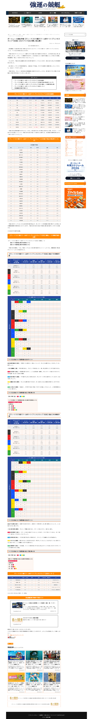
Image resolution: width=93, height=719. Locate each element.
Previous (7, 22)
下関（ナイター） (78, 148)
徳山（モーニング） (79, 147)
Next (86, 22)
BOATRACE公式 (61, 715)
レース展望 (11, 643)
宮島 (76, 145)
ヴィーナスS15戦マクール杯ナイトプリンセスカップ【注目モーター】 (30, 86)
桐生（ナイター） (68, 140)
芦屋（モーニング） (79, 151)
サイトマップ (53, 715)
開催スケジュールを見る (75, 178)
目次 (32, 77)
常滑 (66, 150)
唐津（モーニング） (79, 154)
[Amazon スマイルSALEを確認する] (75, 198)
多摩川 (66, 145)
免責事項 (41, 715)
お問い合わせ (47, 715)
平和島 (66, 144)
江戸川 (66, 143)
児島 (76, 144)
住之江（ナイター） (69, 155)
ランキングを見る (75, 58)
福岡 (76, 152)
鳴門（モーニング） (79, 141)
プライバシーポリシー (33, 715)
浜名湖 (66, 147)
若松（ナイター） (78, 150)
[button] (85, 34)
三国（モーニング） (69, 152)
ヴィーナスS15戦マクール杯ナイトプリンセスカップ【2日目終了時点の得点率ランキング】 (34, 82)
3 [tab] (48, 30)
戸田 (66, 141)
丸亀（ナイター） (78, 143)
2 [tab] (46, 30)
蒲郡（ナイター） (68, 148)
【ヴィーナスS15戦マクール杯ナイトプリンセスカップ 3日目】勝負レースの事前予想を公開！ (35, 84)
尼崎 (76, 140)
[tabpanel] (14, 22)
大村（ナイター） (78, 155)
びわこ (66, 154)
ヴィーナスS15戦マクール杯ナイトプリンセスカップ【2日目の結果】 (29, 80)
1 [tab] (44, 30)
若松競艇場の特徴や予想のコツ (21, 88)
